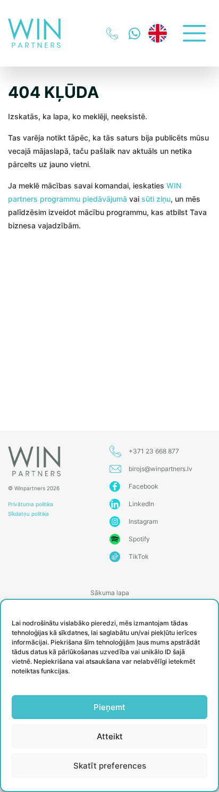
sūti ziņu (156, 198)
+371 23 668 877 (154, 451)
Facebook (143, 486)
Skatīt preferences (109, 766)
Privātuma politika (30, 504)
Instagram (143, 521)
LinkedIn (141, 504)
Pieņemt (109, 707)
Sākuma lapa (109, 593)
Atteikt (110, 736)
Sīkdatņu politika (28, 513)
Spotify (139, 539)
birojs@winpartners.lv (160, 469)
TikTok (139, 556)
